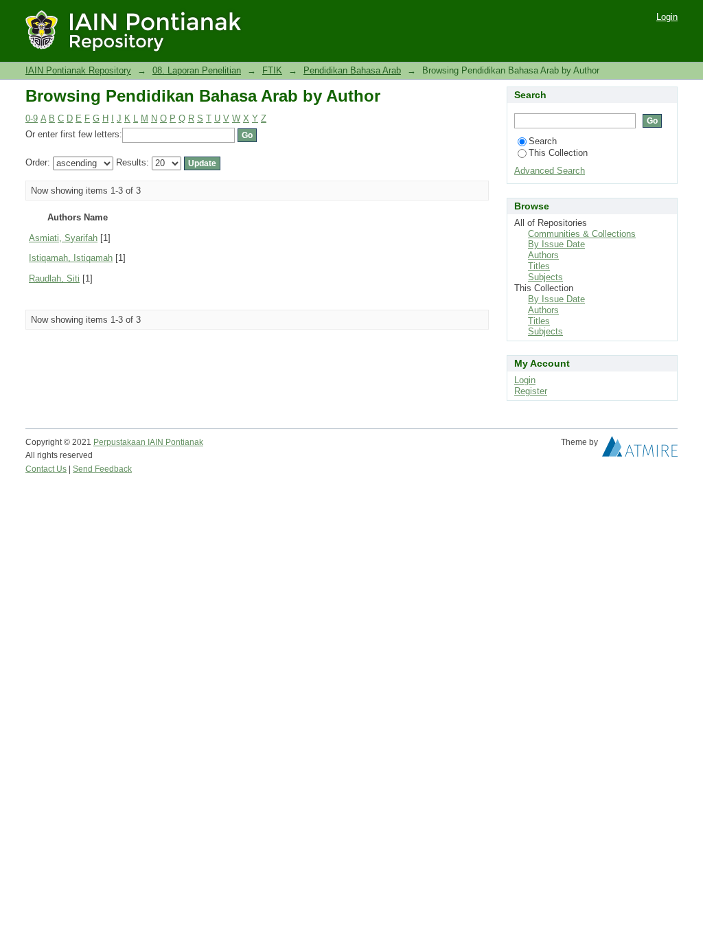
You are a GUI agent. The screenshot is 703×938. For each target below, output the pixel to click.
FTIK (272, 70)
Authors (543, 255)
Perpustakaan (120, 442)
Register (530, 391)
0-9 (31, 118)
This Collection (558, 153)
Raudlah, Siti (54, 278)
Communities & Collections (582, 234)
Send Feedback (102, 469)
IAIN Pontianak (175, 442)
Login (667, 17)
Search (543, 141)
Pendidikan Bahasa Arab (352, 70)
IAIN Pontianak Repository (78, 70)
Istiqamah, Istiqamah (71, 258)
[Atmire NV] (640, 450)
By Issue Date (556, 244)
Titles (539, 266)
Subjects (545, 277)
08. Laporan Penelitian (196, 70)
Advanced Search (549, 170)
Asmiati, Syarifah (63, 238)
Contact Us (46, 469)
